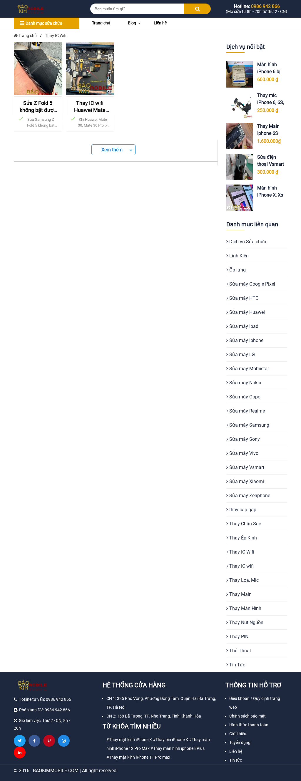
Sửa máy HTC (243, 298)
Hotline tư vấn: (45, 699)
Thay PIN (238, 636)
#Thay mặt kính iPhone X (129, 739)
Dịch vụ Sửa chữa (247, 241)
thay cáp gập (242, 509)
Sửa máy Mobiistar (248, 368)
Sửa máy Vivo (243, 453)
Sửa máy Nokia (244, 383)
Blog (132, 23)
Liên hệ (160, 23)
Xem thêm (112, 149)
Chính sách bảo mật (247, 716)
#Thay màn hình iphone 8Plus (177, 748)
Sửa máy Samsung (248, 425)
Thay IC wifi (241, 566)
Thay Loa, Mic (243, 580)
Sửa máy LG (241, 354)
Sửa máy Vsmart (246, 467)
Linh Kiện (238, 256)
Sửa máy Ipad (243, 326)
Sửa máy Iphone (245, 340)
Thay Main (240, 594)
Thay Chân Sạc (244, 524)
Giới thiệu (237, 733)
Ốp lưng (237, 270)
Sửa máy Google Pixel (251, 284)
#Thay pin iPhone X (170, 739)
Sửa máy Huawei (246, 312)
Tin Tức (236, 665)
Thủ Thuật (239, 650)
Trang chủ (101, 23)
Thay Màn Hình (244, 608)
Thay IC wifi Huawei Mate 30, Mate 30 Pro (89, 110)
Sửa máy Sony (244, 439)
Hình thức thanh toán (248, 725)
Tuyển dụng (239, 742)
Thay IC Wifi (241, 552)
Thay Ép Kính (242, 538)
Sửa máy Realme (246, 411)
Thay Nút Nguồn (245, 622)
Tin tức (235, 760)
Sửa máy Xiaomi (246, 481)
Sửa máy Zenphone (249, 495)
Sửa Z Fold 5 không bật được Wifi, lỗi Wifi (38, 110)
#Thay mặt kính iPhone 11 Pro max (138, 757)
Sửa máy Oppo (244, 397)
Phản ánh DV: (44, 710)
